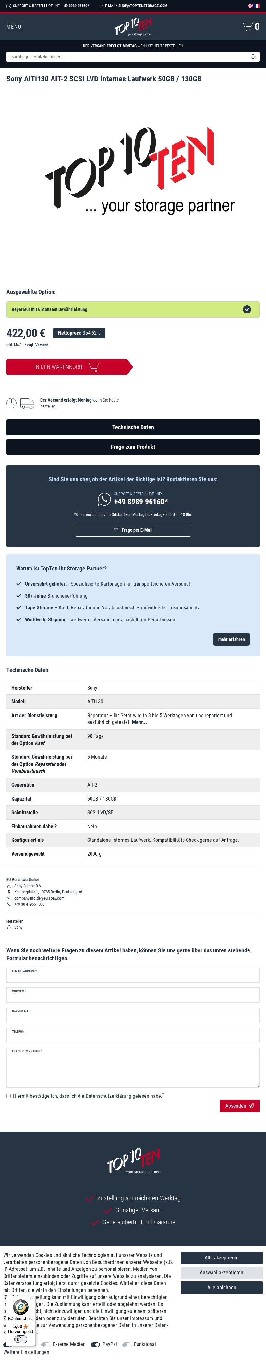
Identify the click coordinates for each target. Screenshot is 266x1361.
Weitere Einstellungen (26, 1352)
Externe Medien (69, 1344)
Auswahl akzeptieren (221, 1272)
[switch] (20, 1339)
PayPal (110, 1344)
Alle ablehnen (221, 1287)
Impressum (141, 1318)
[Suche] (253, 57)
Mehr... (139, 722)
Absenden (235, 1106)
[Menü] (32, 1300)
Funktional (145, 1344)
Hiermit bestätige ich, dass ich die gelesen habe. (88, 1096)
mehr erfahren (231, 639)
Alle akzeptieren (222, 1258)
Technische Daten (133, 427)
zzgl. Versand (37, 345)
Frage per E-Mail (137, 530)
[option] (133, 602)
